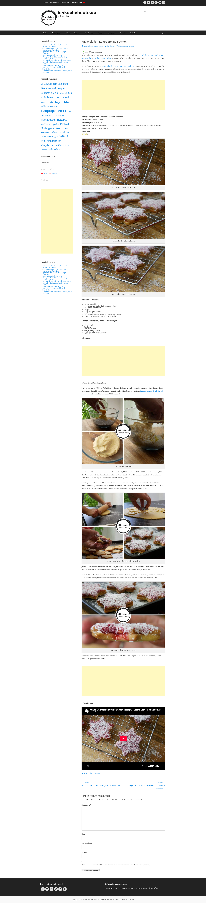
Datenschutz (54, 3)
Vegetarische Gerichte (55, 145)
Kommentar (86, 805)
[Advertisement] (123, 95)
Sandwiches (63, 132)
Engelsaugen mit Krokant (102, 58)
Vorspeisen (111, 33)
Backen (45, 33)
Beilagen (101, 33)
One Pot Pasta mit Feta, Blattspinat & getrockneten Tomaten (55, 49)
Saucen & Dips (46, 137)
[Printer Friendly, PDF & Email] (92, 52)
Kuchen (54, 116)
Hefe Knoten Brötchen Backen (52, 65)
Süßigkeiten (54, 140)
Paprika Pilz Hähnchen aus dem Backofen (56, 60)
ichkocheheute (110, 46)
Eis (53, 98)
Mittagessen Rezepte (54, 119)
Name (84, 834)
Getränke (123, 33)
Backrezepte (58, 88)
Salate (68, 33)
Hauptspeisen (56, 33)
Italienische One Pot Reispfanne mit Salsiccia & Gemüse (54, 46)
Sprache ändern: (77, 3)
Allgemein (44, 84)
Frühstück (133, 33)
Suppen (76, 33)
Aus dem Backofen (58, 84)
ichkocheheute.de (77, 12)
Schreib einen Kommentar (126, 46)
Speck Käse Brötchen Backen (52, 55)
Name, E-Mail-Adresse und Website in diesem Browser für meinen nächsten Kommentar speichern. (116, 865)
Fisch (43, 102)
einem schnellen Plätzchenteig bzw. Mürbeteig (118, 66)
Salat (49, 133)
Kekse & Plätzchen (94, 773)
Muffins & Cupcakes (50, 124)
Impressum (65, 3)
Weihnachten (54, 149)
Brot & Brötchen (57, 93)
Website (84, 853)
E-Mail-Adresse (87, 843)
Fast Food (62, 97)
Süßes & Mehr (88, 33)
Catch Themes (129, 900)
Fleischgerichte (58, 102)
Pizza (61, 128)
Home (46, 3)
